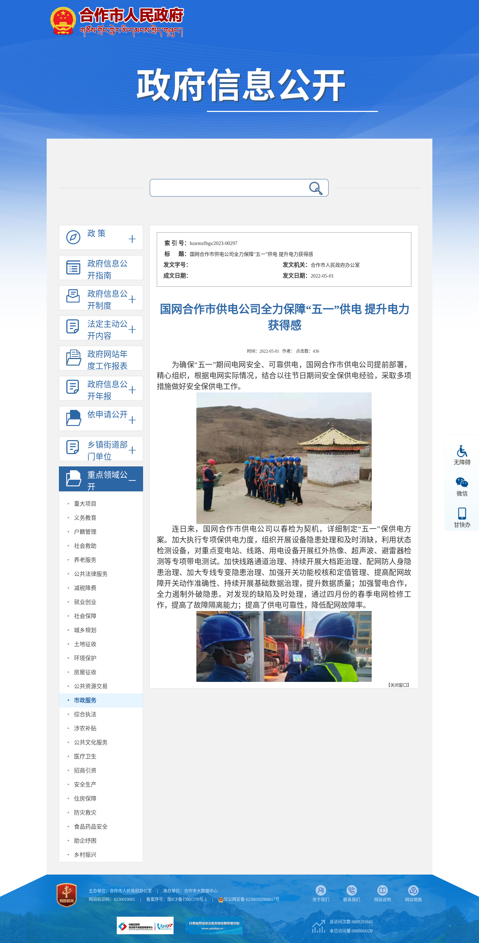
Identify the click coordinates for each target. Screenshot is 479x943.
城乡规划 (85, 630)
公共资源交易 (91, 686)
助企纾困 (85, 841)
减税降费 (85, 588)
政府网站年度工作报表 (107, 360)
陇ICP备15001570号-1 (187, 899)
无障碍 (462, 462)
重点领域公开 (107, 481)
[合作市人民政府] (117, 19)
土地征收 (85, 644)
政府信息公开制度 (107, 300)
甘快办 (462, 525)
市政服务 (85, 700)
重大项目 (85, 504)
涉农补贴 (85, 728)
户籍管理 (85, 532)
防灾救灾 (85, 813)
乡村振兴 (85, 855)
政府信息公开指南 (107, 269)
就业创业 (85, 602)
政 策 (96, 233)
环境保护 (85, 658)
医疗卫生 (85, 756)
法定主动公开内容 (107, 330)
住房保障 (85, 799)
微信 (462, 494)
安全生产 (85, 785)
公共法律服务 (91, 574)
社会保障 (85, 616)
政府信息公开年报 (107, 390)
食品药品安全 (91, 827)
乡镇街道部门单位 (107, 450)
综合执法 (85, 714)
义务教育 (85, 518)
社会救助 (85, 546)
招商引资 (85, 770)
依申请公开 (107, 414)
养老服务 (85, 560)
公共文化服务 (91, 742)
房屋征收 (85, 672)
